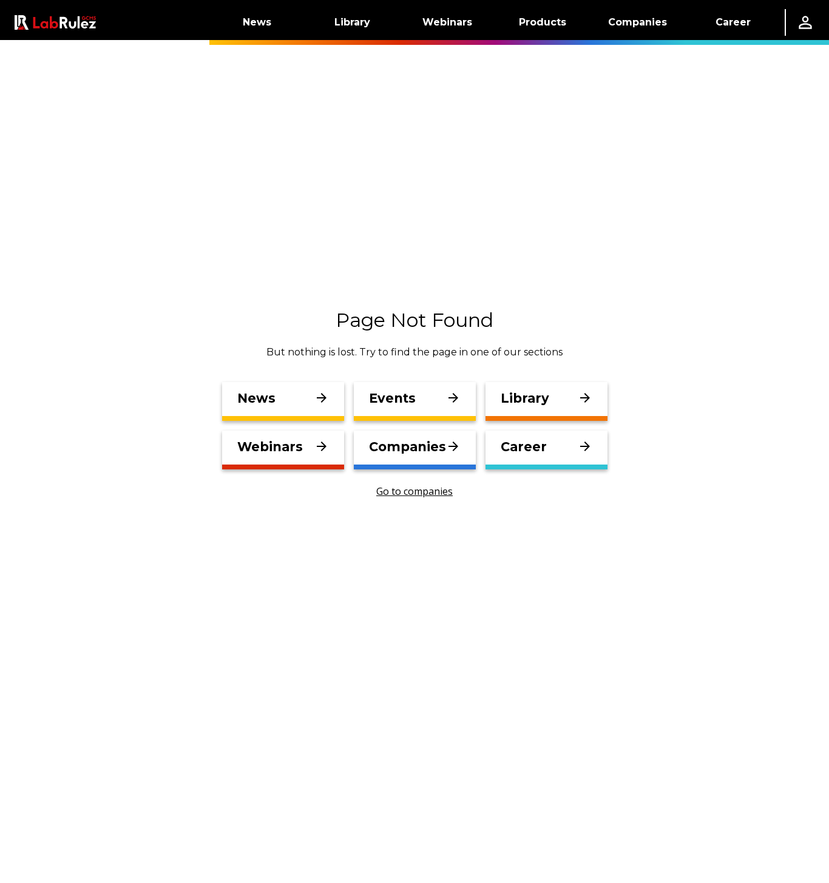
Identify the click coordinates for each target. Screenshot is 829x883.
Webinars (447, 22)
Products (542, 22)
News (257, 22)
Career (733, 22)
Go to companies (414, 491)
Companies (637, 22)
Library (352, 22)
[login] (805, 22)
